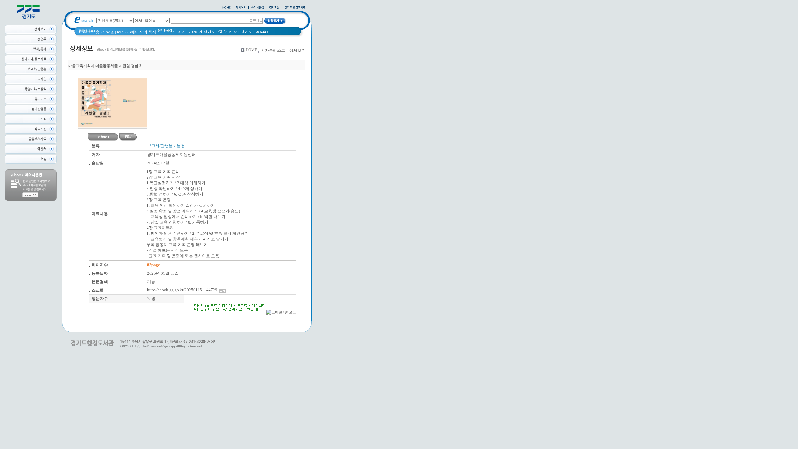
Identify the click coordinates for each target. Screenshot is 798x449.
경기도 (246, 32)
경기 (182, 32)
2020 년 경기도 (202, 32)
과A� (260, 32)
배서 (233, 32)
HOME (251, 50)
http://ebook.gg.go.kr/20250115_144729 (183, 289)
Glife (222, 31)
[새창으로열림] (274, 8)
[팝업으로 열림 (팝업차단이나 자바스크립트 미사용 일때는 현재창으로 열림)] (257, 8)
